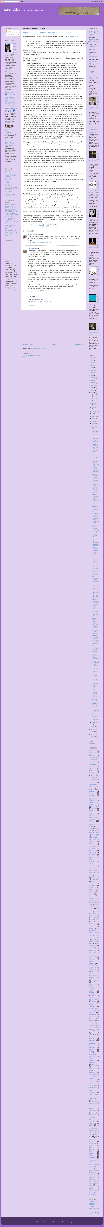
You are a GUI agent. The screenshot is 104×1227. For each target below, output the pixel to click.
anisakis (91, 757)
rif (95, 1034)
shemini (91, 1070)
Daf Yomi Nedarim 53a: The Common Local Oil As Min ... (95, 639)
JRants (7, 182)
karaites (91, 887)
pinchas (91, 992)
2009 (92, 390)
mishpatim (93, 945)
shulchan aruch (93, 1085)
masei (97, 915)
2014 (92, 378)
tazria (97, 1112)
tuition (95, 1134)
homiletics (93, 874)
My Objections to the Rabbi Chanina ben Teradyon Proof (95, 517)
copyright (97, 817)
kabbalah (92, 885)
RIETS (15, 281)
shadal (91, 1062)
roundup (91, 1040)
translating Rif (74, 126)
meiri (98, 928)
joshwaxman (32, 248)
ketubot (91, 891)
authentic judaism (93, 763)
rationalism (92, 1014)
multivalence (92, 950)
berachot (91, 791)
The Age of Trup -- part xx (95, 685)
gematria (91, 845)
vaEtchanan (92, 1143)
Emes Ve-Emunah (10, 43)
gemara (90, 843)
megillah (91, 928)
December (95, 395)
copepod (91, 817)
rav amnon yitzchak (93, 1016)
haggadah (91, 859)
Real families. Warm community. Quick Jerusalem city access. (11, 213)
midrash (30, 227)
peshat (91, 984)
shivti (90, 1081)
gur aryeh (92, 854)
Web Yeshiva (8, 170)
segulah (93, 1054)
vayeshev (92, 1155)
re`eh (97, 1031)
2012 (92, 383)
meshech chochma (94, 932)
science (91, 1051)
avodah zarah (93, 764)
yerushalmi (92, 1174)
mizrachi (91, 947)
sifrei (95, 1087)
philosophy (91, 988)
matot (94, 921)
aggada (90, 754)
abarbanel (91, 750)
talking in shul (93, 1103)
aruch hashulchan (93, 761)
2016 (92, 373)
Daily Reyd (8, 73)
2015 (92, 375)
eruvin (91, 834)
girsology (92, 850)
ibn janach (96, 882)
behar (94, 787)
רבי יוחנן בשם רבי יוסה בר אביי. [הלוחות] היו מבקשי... (93, 33)
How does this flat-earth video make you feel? (93, 77)
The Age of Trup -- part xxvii (95, 554)
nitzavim (93, 969)
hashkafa (91, 868)
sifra (90, 1087)
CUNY (13, 278)
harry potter (92, 867)
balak (90, 770)
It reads (32, 60)
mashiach (96, 917)
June (93, 416)
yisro (90, 1181)
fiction (94, 839)
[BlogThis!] (50, 224)
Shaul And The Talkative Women (95, 566)
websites (91, 1168)
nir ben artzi (95, 967)
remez (94, 1032)
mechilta (90, 923)
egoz (96, 828)
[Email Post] (48, 225)
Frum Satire (8, 185)
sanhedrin (91, 1049)
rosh (90, 1036)
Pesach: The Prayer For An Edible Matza (94, 693)
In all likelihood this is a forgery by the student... (93, 63)
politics (97, 994)
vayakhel (60, 227)
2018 (92, 368)
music (90, 952)
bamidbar (91, 772)
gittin (90, 852)
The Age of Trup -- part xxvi (95, 560)
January (94, 722)
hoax (98, 872)
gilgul (93, 848)
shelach (91, 1069)
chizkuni (94, 808)
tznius (90, 1138)
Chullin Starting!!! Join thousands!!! (94, 1213)
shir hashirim (94, 1076)
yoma (97, 1185)
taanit (95, 1101)
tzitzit (96, 1136)
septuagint (92, 1056)
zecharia (91, 1190)
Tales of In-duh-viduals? (95, 527)
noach (91, 971)
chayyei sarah (94, 806)
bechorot (91, 781)
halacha (91, 861)
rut (89, 1045)
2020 (92, 363)
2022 (92, 358)
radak (94, 1001)
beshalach (92, 795)
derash (95, 823)
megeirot (91, 926)
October (94, 403)
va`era (91, 1141)
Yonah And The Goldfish (95, 647)
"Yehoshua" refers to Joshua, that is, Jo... (94, 41)
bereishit (91, 793)
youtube (91, 1188)
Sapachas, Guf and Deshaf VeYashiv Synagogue (93, 1204)
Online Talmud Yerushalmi (9, 179)
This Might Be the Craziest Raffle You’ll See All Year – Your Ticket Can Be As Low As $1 (11, 220)
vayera (91, 1153)
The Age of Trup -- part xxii (95, 670)
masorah (96, 919)
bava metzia (95, 777)
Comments (10, 34)
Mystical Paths (9, 93)
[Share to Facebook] (54, 224)
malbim (90, 915)
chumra (91, 815)
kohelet (95, 900)
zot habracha (92, 1194)
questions (91, 997)
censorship (91, 800)
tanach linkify (92, 1105)
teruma (93, 1117)
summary (93, 1098)
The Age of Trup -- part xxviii (95, 463)
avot (90, 766)
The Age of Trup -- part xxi (95, 679)
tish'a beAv (92, 1123)
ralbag (90, 1003)
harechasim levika (93, 865)
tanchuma (91, 1106)
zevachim (96, 1190)
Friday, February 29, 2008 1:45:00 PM (39, 291)
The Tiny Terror (9, 134)
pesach (96, 981)
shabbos (91, 1060)
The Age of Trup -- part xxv (95, 572)
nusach (90, 973)
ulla (96, 1138)
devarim (91, 825)
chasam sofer (92, 804)
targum (55, 227)
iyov (94, 883)
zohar (93, 1192)
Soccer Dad (8, 192)
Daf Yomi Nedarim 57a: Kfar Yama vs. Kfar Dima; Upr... (95, 604)
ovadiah (97, 977)
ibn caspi (95, 878)
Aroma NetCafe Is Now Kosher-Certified (95, 477)
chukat (91, 810)
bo (94, 799)
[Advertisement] (40, 20)
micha (90, 938)
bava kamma (95, 775)
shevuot (90, 1074)
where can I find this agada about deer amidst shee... (93, 49)
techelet (94, 1114)
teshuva (91, 1119)
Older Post (79, 345)
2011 (92, 385)
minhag (91, 943)
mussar (95, 952)
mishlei (97, 943)
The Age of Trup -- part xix (95, 717)
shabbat (91, 1058)
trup (90, 1132)
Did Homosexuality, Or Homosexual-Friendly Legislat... (95, 545)
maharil (94, 913)
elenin (96, 830)
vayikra (91, 1159)
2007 (92, 727)
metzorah (91, 936)
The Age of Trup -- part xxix (95, 457)
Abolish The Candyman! (95, 705)
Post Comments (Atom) (38, 348)
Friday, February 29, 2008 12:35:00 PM (39, 242)
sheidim (94, 1067)
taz (89, 1112)
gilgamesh (96, 846)
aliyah (96, 754)
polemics (91, 993)
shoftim (91, 1083)
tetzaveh (91, 1121)
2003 (92, 737)
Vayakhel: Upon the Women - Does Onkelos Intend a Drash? (47, 33)
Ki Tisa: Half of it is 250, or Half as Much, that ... (95, 534)
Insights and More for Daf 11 (94, 1209)
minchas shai (92, 941)
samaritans (92, 1047)
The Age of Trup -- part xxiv (95, 587)
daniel (90, 823)
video (90, 1163)
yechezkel (96, 1170)
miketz (94, 940)
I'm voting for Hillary (95, 700)
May (93, 418)
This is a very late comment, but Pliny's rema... (94, 56)
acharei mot (92, 752)
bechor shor (94, 779)
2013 (92, 380)
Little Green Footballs (11, 187)
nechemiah (91, 959)
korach (91, 902)
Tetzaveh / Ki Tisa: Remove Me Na (95, 614)
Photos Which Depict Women (95, 656)
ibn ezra (96, 880)
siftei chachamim (47, 227)
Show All (16, 163)
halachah (91, 863)
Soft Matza (95, 651)
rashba (90, 1008)
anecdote (91, 755)
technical (91, 1116)
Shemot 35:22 (74, 36)
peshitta (91, 986)
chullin (90, 813)
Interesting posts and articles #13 (95, 711)
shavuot (97, 1065)
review (90, 1034)
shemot (91, 1073)
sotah (90, 1090)
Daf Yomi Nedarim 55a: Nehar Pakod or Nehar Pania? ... (95, 623)
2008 (92, 393)
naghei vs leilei (93, 956)
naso (90, 958)
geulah (90, 846)
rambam (91, 1004)
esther (97, 834)
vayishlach (92, 1161)
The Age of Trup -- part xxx (95, 440)
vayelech (91, 1151)
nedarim (91, 961)
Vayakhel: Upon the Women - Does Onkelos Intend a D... (95, 449)
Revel (15, 272)
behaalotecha (93, 785)
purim (94, 995)
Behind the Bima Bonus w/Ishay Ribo (10, 144)
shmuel (95, 1081)
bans (90, 774)
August (94, 411)
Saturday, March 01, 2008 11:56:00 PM (39, 301)
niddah (90, 966)
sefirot (90, 1053)
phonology (91, 990)
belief (91, 789)
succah (90, 1094)
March (94, 423)
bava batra (96, 774)
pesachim (95, 983)
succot (97, 1094)
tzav (90, 1136)
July (93, 413)
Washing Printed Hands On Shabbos (95, 469)
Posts (9, 31)
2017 (92, 370)
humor (97, 876)
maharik (97, 911)
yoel (93, 1183)
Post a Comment (31, 305)
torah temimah (93, 1128)
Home (53, 345)
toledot (91, 1125)
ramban (91, 1006)
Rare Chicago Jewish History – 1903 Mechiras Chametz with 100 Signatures (11, 207)
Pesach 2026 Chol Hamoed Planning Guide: (10, 227)
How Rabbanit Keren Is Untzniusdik (95, 580)
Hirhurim (8, 72)
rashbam (96, 1008)
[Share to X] (52, 224)
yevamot (91, 1177)
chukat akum (92, 812)
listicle (97, 908)
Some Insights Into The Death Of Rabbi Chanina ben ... (95, 487)
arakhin (97, 757)
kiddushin (91, 898)
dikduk (91, 826)
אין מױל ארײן (8, 189)
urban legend (92, 1139)
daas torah (94, 819)
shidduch (97, 1074)
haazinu (91, 856)
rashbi (94, 1010)
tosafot (90, 1130)
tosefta (96, 1130)
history (91, 872)
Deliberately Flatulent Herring (95, 508)
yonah (93, 1187)
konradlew (58, 1222)
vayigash (92, 1157)
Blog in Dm (8, 142)
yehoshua (93, 1172)
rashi (40, 227)
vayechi (91, 1147)
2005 (92, 732)
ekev (90, 830)
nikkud (97, 966)
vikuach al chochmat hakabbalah (94, 1165)
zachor (96, 1188)
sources (91, 1093)
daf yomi (92, 821)
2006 (92, 729)
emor (90, 832)
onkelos (35, 227)
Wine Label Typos (95, 674)
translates (32, 50)
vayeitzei (91, 1149)
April (93, 421)
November (95, 399)
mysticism (92, 954)
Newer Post (27, 345)
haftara (91, 857)
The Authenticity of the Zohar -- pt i (95, 433)
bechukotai (92, 783)
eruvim (97, 832)
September (95, 407)
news (91, 964)
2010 (92, 388)
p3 (91, 978)
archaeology (94, 759)
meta (94, 934)
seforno (97, 1053)
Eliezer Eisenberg (33, 234)
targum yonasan (93, 1110)
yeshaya (91, 1176)
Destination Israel (10, 173)
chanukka (91, 802)
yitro (98, 1181)
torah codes (96, 1127)
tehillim (97, 1116)
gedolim (91, 841)
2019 (92, 365)
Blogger (71, 1222)
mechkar (91, 925)
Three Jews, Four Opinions (10, 194)
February (94, 426)
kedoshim (91, 889)
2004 (92, 734)
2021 (92, 360)
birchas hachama (94, 797)
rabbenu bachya (94, 999)
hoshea (90, 876)
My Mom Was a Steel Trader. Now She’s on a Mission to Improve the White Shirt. (11, 233)
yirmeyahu (92, 1179)
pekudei (97, 979)
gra (95, 852)
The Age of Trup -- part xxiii (95, 632)
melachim (93, 930)
